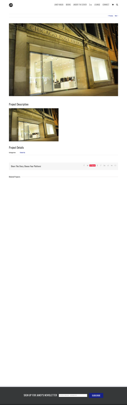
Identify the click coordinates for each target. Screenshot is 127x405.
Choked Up (22, 152)
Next (116, 16)
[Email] (115, 165)
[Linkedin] (104, 165)
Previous (111, 16)
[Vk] (112, 165)
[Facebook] (84, 165)
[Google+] (101, 165)
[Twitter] (87, 165)
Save (93, 166)
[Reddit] (108, 165)
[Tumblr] (97, 165)
